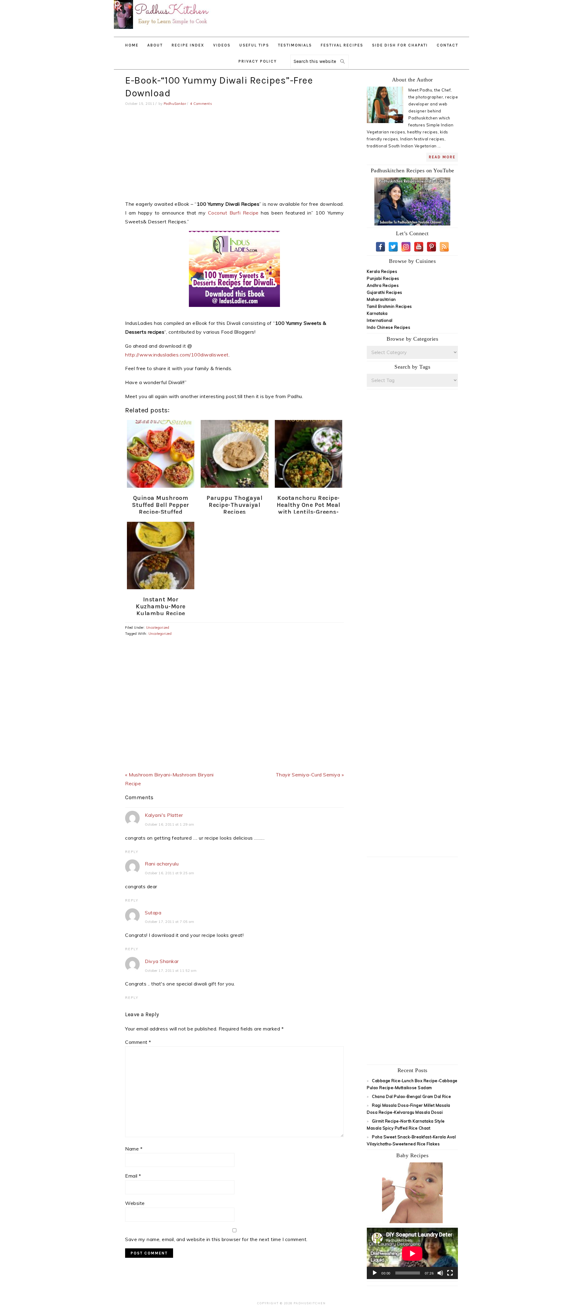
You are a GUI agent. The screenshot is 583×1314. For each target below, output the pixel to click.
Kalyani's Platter (164, 815)
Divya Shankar (162, 961)
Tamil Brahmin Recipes (389, 306)
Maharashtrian (381, 299)
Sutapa (153, 913)
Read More (442, 157)
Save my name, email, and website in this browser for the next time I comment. (216, 1239)
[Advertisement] (364, 15)
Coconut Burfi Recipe (232, 213)
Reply (131, 852)
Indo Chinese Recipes (388, 327)
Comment (138, 1042)
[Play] (375, 1273)
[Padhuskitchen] (162, 30)
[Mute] (440, 1273)
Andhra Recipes (383, 285)
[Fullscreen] (450, 1273)
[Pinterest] (431, 247)
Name (133, 1149)
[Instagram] (406, 247)
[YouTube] (419, 247)
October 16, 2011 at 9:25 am (169, 873)
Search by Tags (412, 367)
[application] (412, 1253)
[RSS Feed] (444, 247)
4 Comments (201, 103)
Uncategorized (157, 627)
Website (135, 1203)
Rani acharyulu (162, 864)
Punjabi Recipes (383, 278)
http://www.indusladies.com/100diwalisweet (177, 355)
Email (133, 1176)
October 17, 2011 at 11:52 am (170, 970)
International (380, 320)
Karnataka (377, 313)
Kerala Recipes (382, 271)
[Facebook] (380, 247)
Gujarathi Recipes (384, 292)
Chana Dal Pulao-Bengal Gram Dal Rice (411, 1096)
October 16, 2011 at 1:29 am (169, 824)
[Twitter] (393, 247)
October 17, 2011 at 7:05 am (169, 922)
